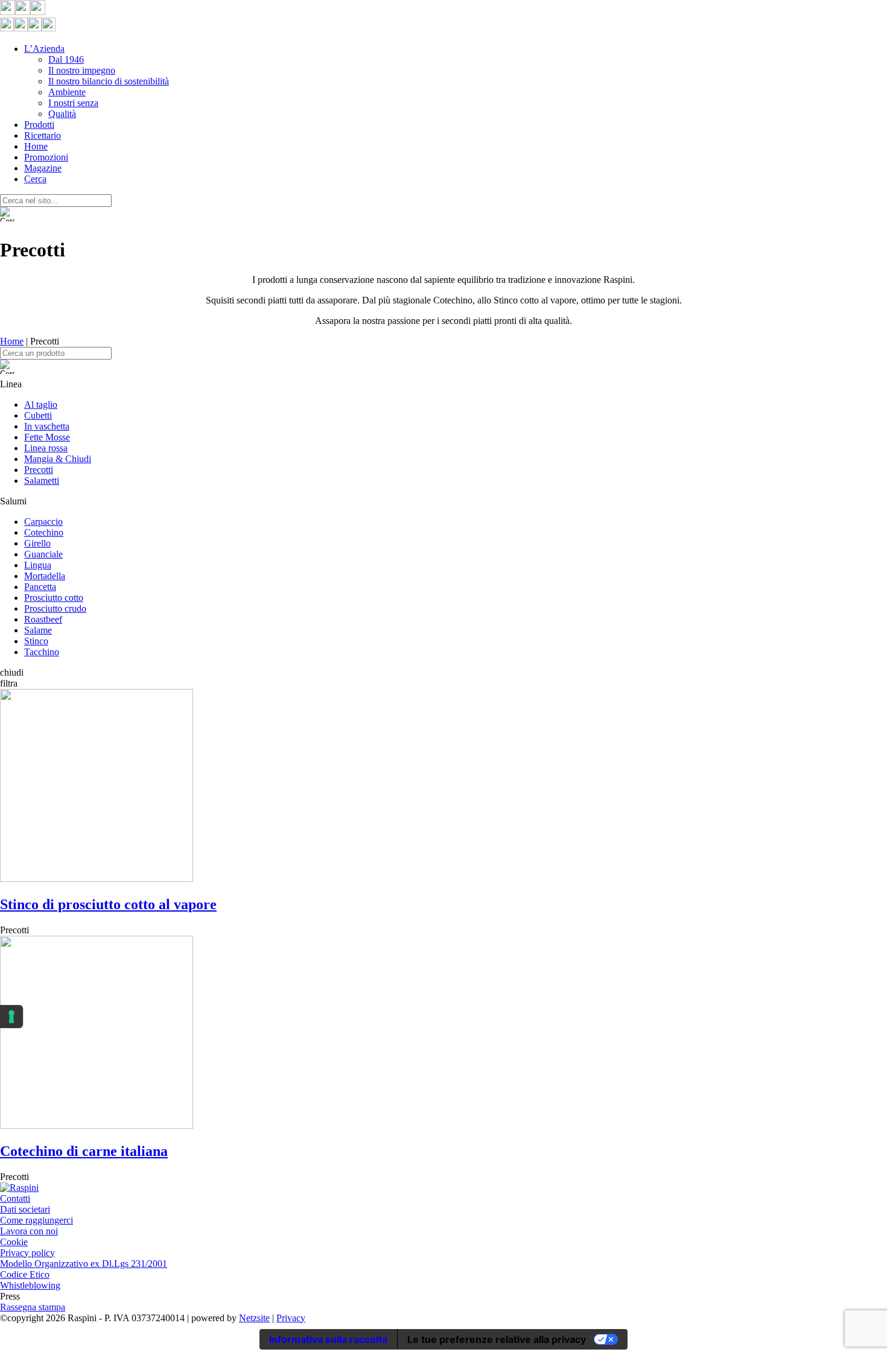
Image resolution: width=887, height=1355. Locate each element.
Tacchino (41, 652)
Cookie (14, 1242)
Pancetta (40, 587)
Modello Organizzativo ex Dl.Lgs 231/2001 (83, 1263)
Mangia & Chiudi (57, 459)
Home (36, 146)
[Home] (19, 1187)
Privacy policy (27, 1253)
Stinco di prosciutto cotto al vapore (108, 904)
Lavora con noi (29, 1231)
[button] (443, 672)
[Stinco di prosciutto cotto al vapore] (96, 879)
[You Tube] (37, 12)
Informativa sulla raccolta (328, 1339)
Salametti (41, 480)
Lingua (37, 565)
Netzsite (254, 1318)
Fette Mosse (47, 437)
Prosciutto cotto (53, 597)
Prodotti (39, 124)
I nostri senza (73, 103)
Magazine (43, 168)
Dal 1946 (66, 59)
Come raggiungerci (36, 1220)
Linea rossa (46, 448)
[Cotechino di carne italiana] (96, 1125)
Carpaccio (43, 521)
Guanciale (43, 554)
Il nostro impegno (81, 70)
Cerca (35, 179)
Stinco (36, 641)
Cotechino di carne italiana (84, 1151)
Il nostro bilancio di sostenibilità (108, 81)
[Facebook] (7, 12)
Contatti (15, 1198)
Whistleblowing (30, 1285)
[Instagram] (22, 12)
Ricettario (42, 135)
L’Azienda (44, 48)
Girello (37, 543)
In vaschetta (46, 426)
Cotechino (43, 532)
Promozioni (46, 157)
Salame (38, 630)
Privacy (290, 1318)
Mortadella (44, 576)
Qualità (62, 114)
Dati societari (25, 1209)
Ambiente (67, 92)
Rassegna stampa (32, 1307)
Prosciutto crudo (55, 608)
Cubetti (38, 415)
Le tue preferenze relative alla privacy (496, 1339)
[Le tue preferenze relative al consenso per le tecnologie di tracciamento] (11, 1016)
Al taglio (40, 404)
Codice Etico (24, 1274)
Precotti (38, 470)
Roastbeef (43, 619)
